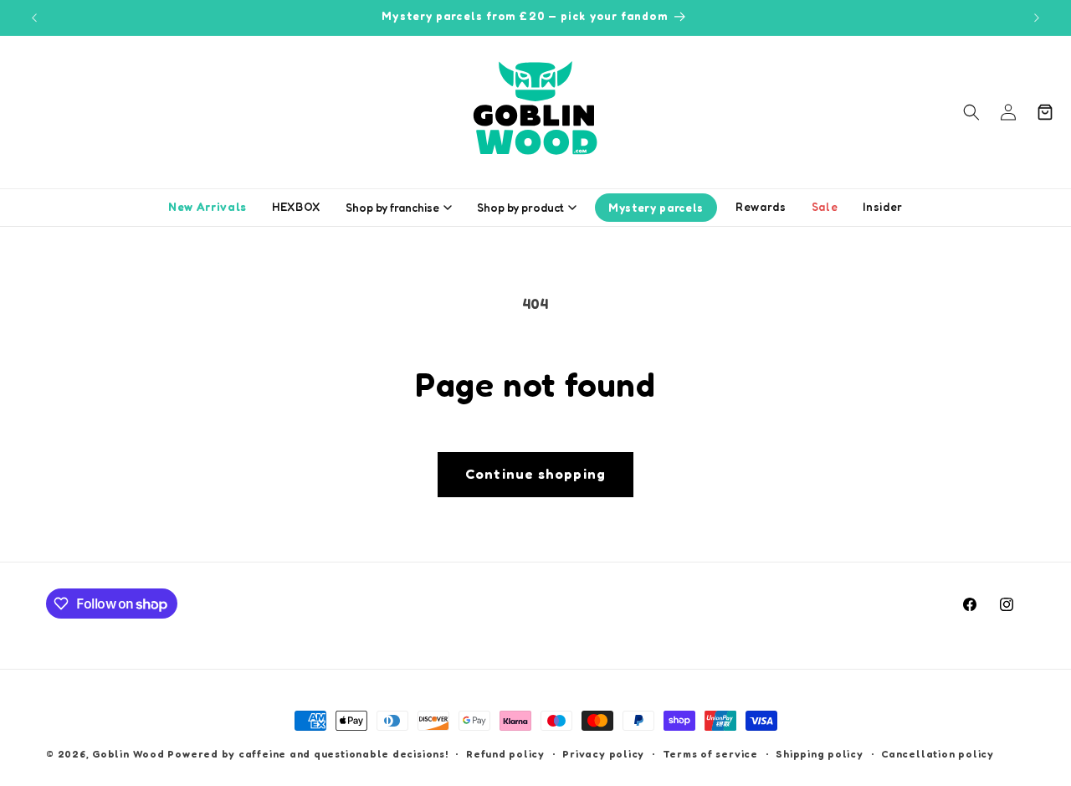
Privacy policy (603, 753)
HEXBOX (296, 206)
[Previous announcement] (34, 17)
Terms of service (710, 753)
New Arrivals (207, 206)
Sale (825, 206)
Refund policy (505, 753)
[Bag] (1045, 112)
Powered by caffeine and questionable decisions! (307, 753)
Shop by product (520, 207)
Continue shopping (535, 473)
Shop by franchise (392, 207)
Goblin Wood (129, 753)
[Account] (1008, 112)
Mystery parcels (656, 207)
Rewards (761, 206)
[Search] (971, 112)
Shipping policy (819, 753)
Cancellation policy (937, 753)
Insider (883, 206)
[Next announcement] (1036, 17)
